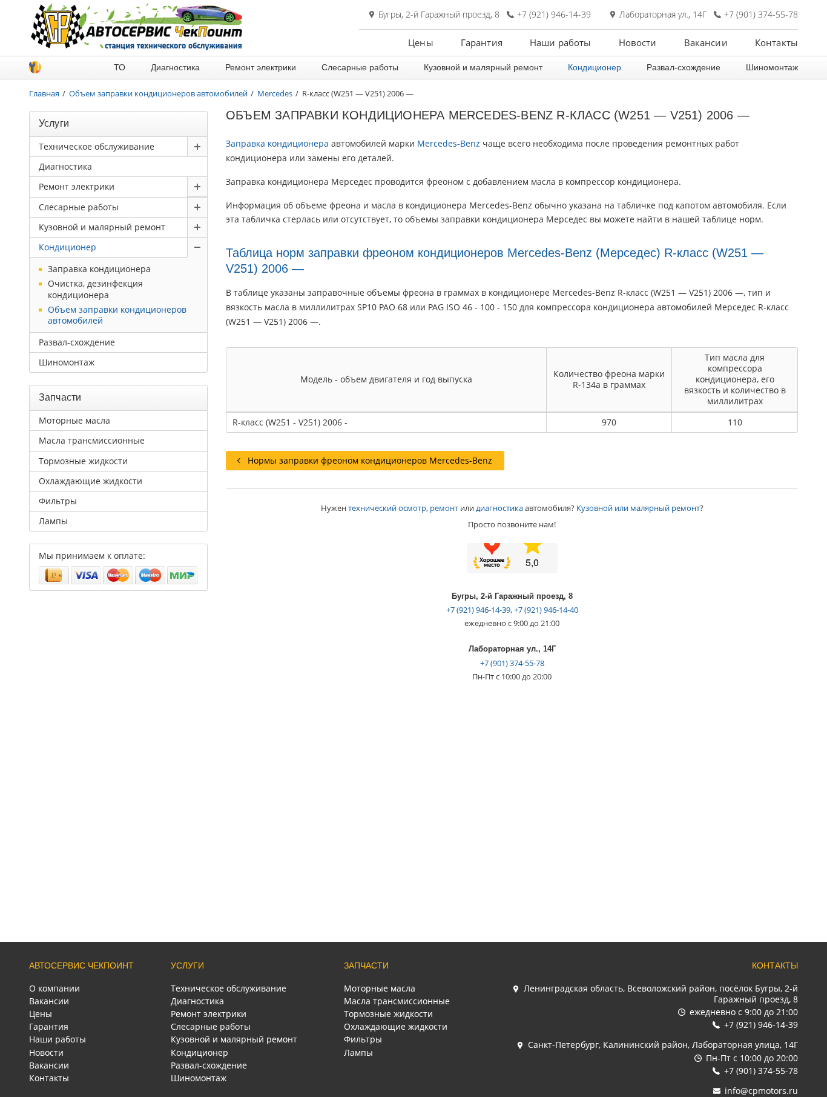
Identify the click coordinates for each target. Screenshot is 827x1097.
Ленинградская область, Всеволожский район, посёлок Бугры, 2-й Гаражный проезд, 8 (661, 993)
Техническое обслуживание (96, 146)
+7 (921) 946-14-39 (554, 14)
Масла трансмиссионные (92, 440)
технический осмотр (387, 507)
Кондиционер (594, 67)
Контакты (776, 42)
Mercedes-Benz (448, 143)
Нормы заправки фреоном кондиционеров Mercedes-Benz (370, 460)
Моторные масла (74, 420)
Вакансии (706, 42)
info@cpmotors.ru (761, 1090)
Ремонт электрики (260, 67)
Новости (638, 42)
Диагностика (175, 67)
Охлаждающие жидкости (90, 481)
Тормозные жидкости (83, 461)
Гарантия (481, 42)
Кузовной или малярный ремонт (638, 507)
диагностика (499, 507)
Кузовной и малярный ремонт (483, 67)
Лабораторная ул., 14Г (663, 14)
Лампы (53, 521)
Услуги (187, 965)
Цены (420, 42)
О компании (54, 988)
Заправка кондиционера (277, 143)
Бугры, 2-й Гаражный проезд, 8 (438, 14)
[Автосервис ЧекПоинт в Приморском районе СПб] (138, 47)
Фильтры (58, 501)
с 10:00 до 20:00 (752, 1058)
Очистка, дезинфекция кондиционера (95, 289)
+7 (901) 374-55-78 (761, 14)
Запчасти (366, 965)
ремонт (444, 507)
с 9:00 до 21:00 (744, 1012)
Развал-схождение (683, 67)
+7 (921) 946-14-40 (546, 609)
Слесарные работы (359, 67)
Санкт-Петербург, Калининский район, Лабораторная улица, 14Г (663, 1044)
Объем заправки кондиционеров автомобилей (117, 315)
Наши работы (560, 42)
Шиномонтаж (772, 67)
